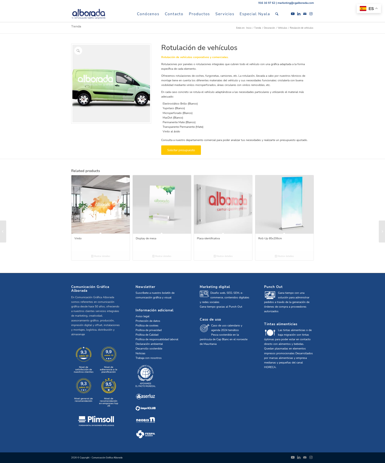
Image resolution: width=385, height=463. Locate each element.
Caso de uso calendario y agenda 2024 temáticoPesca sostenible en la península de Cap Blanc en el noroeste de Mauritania (223, 335)
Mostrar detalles (101, 256)
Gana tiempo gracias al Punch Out (221, 307)
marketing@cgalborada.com (296, 3)
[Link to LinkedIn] (299, 14)
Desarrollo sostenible (149, 348)
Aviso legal (142, 316)
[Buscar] (277, 14)
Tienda (76, 26)
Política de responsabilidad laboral (157, 339)
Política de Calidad (147, 335)
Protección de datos (148, 321)
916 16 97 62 (266, 3)
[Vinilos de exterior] (3, 231)
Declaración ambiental (149, 344)
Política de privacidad (149, 330)
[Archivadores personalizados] (382, 231)
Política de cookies (147, 325)
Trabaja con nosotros (149, 358)
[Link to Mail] (305, 14)
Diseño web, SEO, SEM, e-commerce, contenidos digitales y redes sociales (224, 297)
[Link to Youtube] (293, 14)
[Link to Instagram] (311, 14)
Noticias (140, 353)
